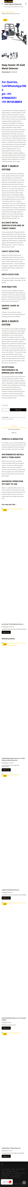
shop (3, 419)
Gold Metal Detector (13, 4)
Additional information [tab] (14, 429)
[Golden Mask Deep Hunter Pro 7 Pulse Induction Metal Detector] (14, 698)
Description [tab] (14, 426)
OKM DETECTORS (5, 1175)
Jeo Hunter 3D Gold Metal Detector (12, 624)
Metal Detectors (20, 1169)
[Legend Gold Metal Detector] (14, 830)
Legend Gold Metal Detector (10, 890)
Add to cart (18, 410)
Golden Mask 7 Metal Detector (11, 1148)
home (23, 417)
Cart (12, 1175)
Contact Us (18, 1175)
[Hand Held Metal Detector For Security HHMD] (14, 958)
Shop (3, 1171)
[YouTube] (2, 1164)
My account (5, 1177)
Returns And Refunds (14, 1177)
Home (12, 1169)
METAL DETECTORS (9, 1025)
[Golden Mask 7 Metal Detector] (14, 1088)
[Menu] (2, 3)
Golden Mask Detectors (7, 765)
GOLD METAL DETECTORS (15, 417)
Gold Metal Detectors (11, 1171)
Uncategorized (9, 419)
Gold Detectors (6, 1169)
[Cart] (24, 1182)
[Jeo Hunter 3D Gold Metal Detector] (14, 564)
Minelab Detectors (6, 1173)
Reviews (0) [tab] (14, 432)
